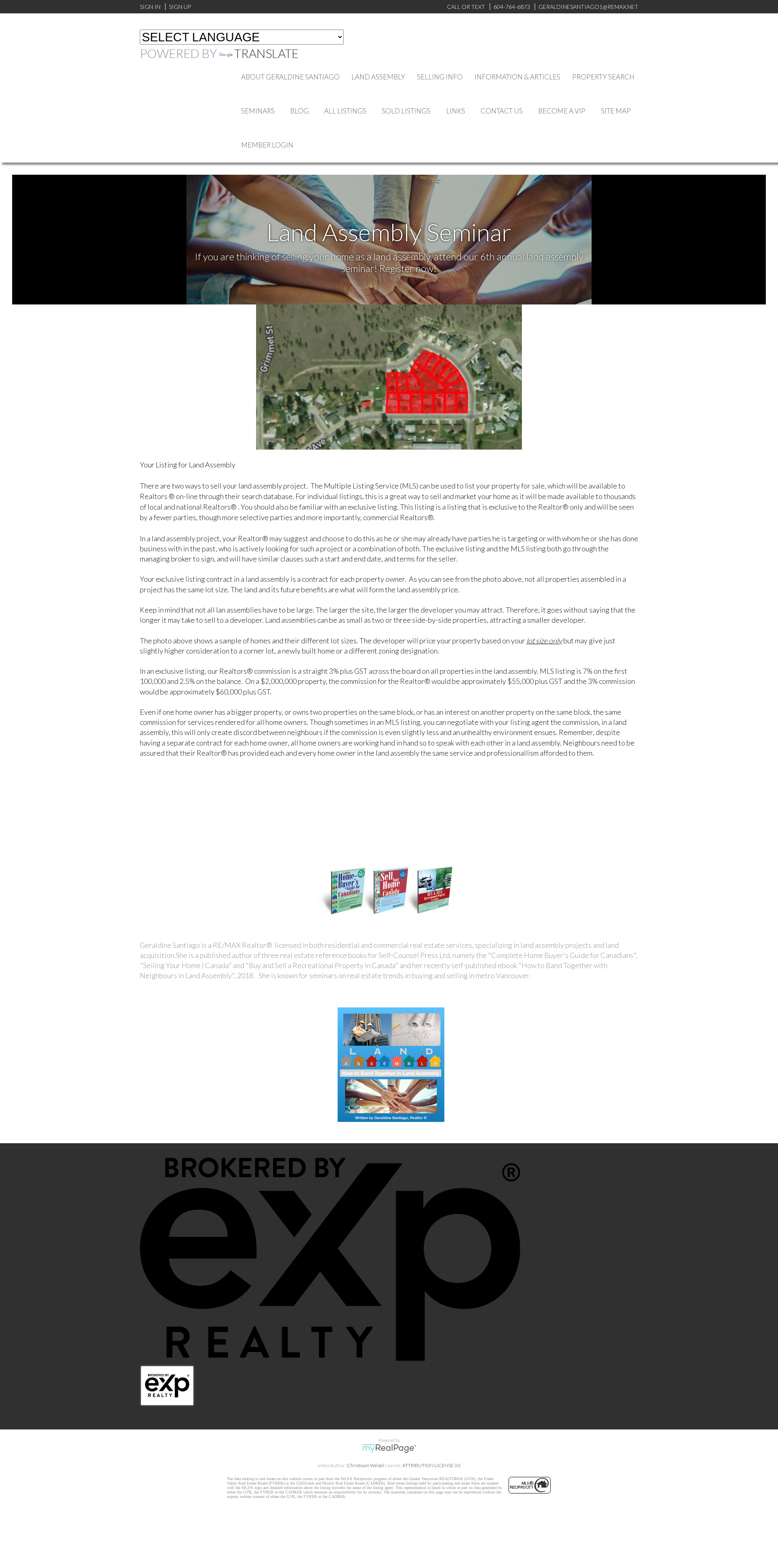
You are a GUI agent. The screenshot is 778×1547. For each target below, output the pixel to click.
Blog (299, 111)
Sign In (150, 6)
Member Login (267, 145)
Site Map (616, 111)
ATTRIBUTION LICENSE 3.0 (431, 1465)
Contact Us (502, 111)
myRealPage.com (389, 1448)
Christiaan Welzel (365, 1465)
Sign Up (180, 6)
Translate (266, 53)
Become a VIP (562, 111)
